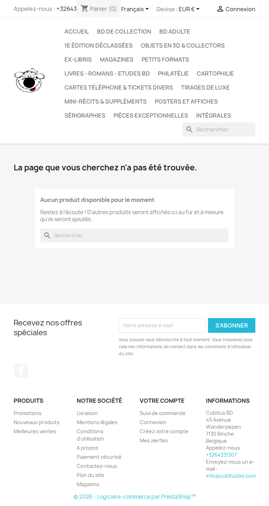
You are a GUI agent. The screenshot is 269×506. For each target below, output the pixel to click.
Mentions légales (97, 422)
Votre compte (162, 401)
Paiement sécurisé (99, 457)
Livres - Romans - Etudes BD (107, 73)
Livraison (87, 413)
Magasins (88, 484)
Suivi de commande (163, 413)
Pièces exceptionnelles (150, 115)
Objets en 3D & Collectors (183, 45)
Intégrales (213, 115)
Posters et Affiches (186, 101)
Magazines (116, 59)
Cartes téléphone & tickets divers (118, 87)
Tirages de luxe (205, 87)
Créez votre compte (164, 431)
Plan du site (90, 475)
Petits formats (165, 59)
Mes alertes (154, 440)
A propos (87, 447)
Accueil (76, 31)
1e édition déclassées (98, 45)
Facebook (21, 371)
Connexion (153, 422)
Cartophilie (215, 73)
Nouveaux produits (37, 422)
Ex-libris (78, 59)
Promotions (28, 413)
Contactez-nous (97, 466)
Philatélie (173, 73)
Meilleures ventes (35, 431)
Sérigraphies (84, 115)
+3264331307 (221, 454)
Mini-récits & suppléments (105, 101)
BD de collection (124, 31)
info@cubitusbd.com (231, 475)
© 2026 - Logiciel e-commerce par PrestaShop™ (135, 496)
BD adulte (174, 31)
